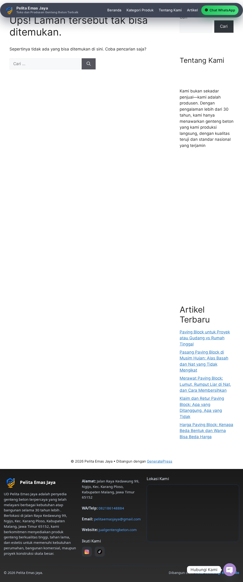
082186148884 (111, 508)
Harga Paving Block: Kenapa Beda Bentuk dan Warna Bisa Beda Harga (206, 430)
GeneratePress (159, 461)
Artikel (192, 10)
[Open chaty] (229, 569)
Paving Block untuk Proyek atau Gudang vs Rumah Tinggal (205, 338)
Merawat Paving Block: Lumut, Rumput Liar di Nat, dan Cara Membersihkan (205, 384)
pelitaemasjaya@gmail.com (117, 519)
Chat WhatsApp (220, 10)
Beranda (114, 10)
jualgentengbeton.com (118, 529)
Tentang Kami (170, 10)
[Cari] (89, 64)
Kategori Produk (140, 10)
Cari (224, 26)
